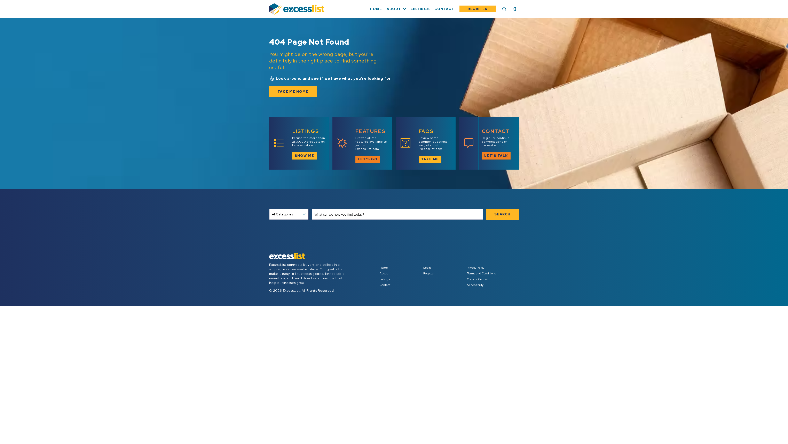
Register (478, 9)
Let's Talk (496, 156)
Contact (385, 285)
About (384, 273)
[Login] (514, 9)
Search (502, 214)
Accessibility (475, 285)
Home (384, 267)
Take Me (430, 159)
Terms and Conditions (481, 273)
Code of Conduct (478, 279)
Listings (385, 279)
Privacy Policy (475, 267)
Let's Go (368, 159)
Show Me (304, 156)
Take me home (292, 91)
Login (427, 267)
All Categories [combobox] (282, 214)
